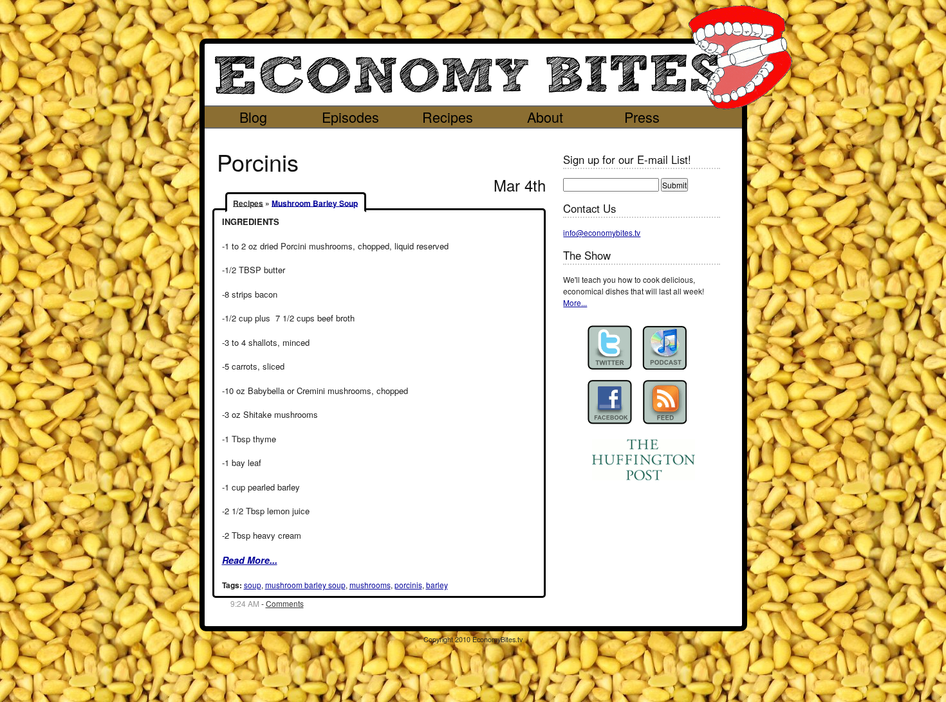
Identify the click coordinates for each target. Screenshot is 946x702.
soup (252, 584)
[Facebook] (610, 402)
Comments (285, 603)
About (545, 117)
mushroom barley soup (305, 584)
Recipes (447, 117)
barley (437, 584)
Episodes (350, 117)
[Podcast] (664, 347)
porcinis (408, 584)
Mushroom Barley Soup (315, 202)
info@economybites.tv (601, 232)
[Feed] (664, 402)
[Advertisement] (461, 138)
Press (642, 117)
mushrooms (370, 584)
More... (575, 302)
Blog (253, 117)
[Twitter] (610, 347)
